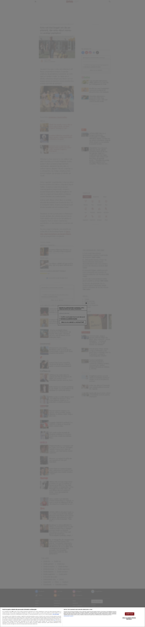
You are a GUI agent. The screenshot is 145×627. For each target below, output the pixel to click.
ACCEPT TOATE (129, 613)
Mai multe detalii (56, 614)
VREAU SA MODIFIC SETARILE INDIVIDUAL (129, 618)
